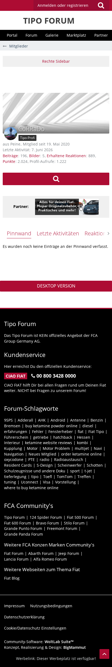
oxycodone (13, 459)
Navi (98, 448)
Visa (46, 482)
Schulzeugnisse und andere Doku (34, 470)
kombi (82, 442)
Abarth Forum (41, 553)
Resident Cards (18, 465)
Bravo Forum (47, 523)
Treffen (84, 476)
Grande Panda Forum (23, 534)
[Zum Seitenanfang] (104, 654)
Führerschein (16, 437)
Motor (32, 448)
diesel (87, 425)
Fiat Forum (13, 553)
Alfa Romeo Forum (50, 559)
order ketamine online (81, 454)
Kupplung (13, 448)
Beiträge (10, 155)
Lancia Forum (16, 559)
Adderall (25, 420)
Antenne (78, 420)
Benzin (97, 420)
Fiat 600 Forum (17, 523)
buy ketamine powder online (51, 425)
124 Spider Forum (46, 517)
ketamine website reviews (48, 442)
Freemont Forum (62, 528)
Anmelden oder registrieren (63, 5)
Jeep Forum (68, 553)
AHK (42, 420)
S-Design (45, 465)
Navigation (14, 454)
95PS (8, 420)
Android (58, 420)
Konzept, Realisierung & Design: (45, 647)
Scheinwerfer (70, 465)
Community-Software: (39, 641)
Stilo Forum (74, 523)
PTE (31, 459)
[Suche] (100, 5)
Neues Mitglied (42, 454)
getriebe (40, 437)
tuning (10, 482)
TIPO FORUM (48, 20)
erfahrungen (15, 431)
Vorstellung (65, 482)
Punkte (9, 161)
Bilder (34, 155)
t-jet (88, 470)
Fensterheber (60, 431)
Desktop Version (56, 286)
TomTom (65, 476)
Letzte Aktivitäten (58, 233)
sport (75, 470)
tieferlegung (15, 476)
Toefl (47, 476)
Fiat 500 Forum (80, 517)
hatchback (62, 437)
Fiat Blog (12, 578)
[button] (71, 5)
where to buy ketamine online (31, 487)
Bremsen (12, 425)
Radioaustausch (68, 459)
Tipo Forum (14, 517)
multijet (82, 448)
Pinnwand (19, 233)
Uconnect (29, 482)
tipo (34, 476)
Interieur (12, 442)
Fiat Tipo (96, 431)
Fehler (37, 431)
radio (44, 459)
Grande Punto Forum (23, 528)
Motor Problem (56, 448)
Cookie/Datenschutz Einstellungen (35, 628)
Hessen (83, 437)
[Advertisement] (57, 79)
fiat (80, 431)
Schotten (95, 465)
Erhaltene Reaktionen (66, 155)
